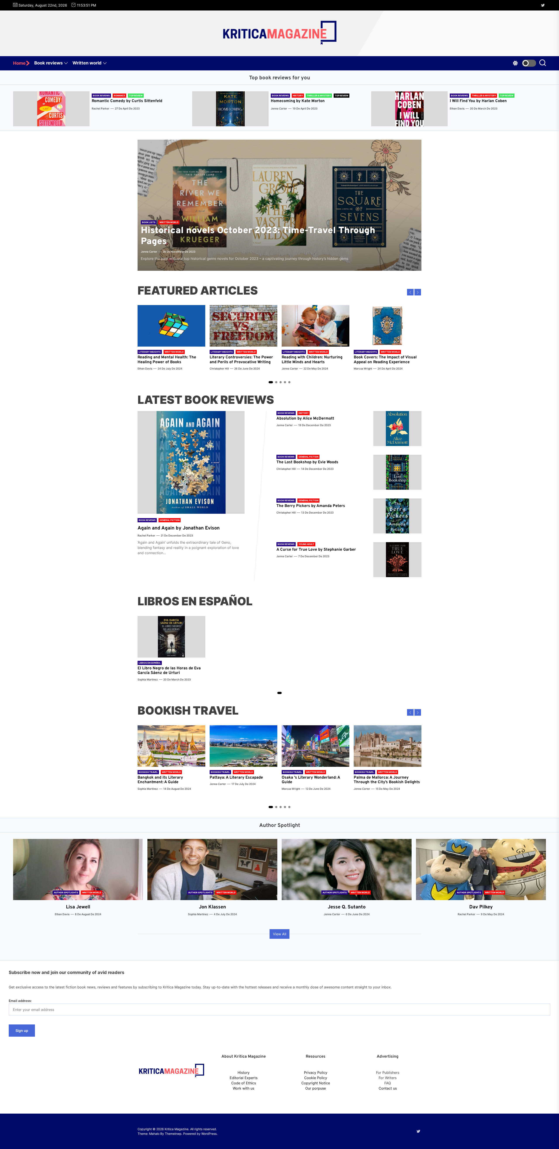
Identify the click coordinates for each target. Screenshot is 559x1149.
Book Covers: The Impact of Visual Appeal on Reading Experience (385, 360)
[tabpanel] (171, 340)
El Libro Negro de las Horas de (166, 668)
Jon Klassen (212, 907)
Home (19, 63)
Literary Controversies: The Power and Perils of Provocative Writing (241, 360)
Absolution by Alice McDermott (305, 418)
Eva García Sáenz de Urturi (169, 671)
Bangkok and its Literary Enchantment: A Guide (160, 780)
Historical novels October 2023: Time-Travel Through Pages (258, 236)
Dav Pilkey (481, 907)
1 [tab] (271, 382)
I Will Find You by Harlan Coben (478, 101)
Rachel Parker (100, 108)
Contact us (388, 1088)
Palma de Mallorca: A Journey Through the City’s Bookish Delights (387, 780)
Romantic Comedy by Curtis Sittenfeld (127, 101)
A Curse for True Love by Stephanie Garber (316, 549)
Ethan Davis (457, 108)
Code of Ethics (243, 1083)
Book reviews (48, 63)
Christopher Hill (219, 368)
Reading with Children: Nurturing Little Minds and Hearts (312, 360)
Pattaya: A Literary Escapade (236, 777)
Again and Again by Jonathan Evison (179, 528)
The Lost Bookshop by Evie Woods (307, 462)
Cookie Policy (315, 1078)
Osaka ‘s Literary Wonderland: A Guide (311, 780)
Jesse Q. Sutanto (347, 907)
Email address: (20, 1001)
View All (279, 934)
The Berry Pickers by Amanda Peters (310, 506)
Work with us (243, 1088)
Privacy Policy (315, 1072)
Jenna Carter (279, 108)
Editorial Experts (243, 1078)
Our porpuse (315, 1088)
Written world (87, 63)
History (244, 1072)
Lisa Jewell (78, 907)
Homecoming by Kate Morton (298, 101)
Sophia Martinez (148, 679)
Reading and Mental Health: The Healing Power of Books (167, 360)
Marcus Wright (363, 368)
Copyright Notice (315, 1083)
